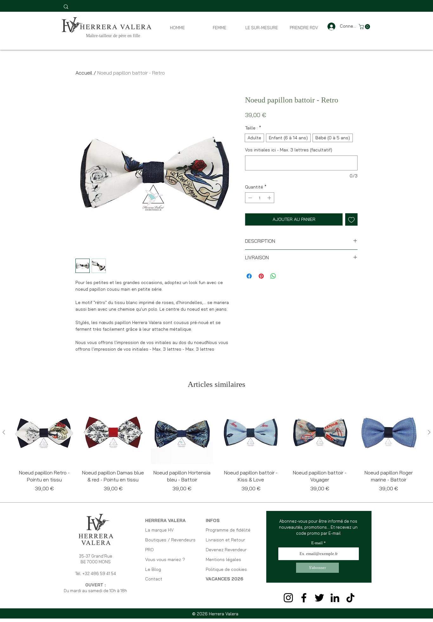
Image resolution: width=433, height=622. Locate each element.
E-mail (317, 543)
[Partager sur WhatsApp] (273, 276)
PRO (149, 550)
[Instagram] (288, 598)
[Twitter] (319, 598)
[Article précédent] (4, 432)
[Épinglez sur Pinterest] (261, 276)
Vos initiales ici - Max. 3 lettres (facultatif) (288, 150)
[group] (216, 447)
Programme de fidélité (228, 530)
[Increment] (269, 198)
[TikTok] (350, 598)
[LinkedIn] (335, 598)
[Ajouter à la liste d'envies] (351, 219)
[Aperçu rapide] (44, 432)
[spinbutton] (259, 198)
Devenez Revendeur (226, 550)
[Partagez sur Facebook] (249, 276)
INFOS (213, 520)
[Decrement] (249, 198)
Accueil (83, 72)
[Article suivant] (429, 432)
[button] (365, 26)
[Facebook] (304, 598)
